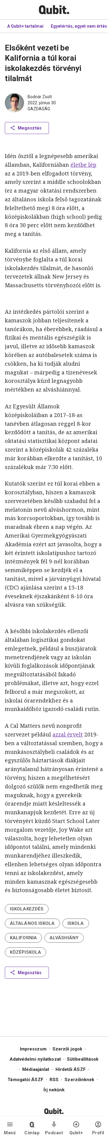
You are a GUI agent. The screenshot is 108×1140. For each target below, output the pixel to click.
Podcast (54, 1132)
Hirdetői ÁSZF (71, 1069)
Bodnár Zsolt (40, 96)
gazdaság (39, 108)
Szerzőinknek (79, 1079)
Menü (10, 1132)
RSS (54, 1079)
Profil (98, 1132)
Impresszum (33, 1049)
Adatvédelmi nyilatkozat (35, 1059)
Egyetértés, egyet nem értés (79, 26)
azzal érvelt (67, 734)
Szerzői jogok (67, 1049)
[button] (27, 909)
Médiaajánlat (35, 1069)
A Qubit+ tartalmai (25, 26)
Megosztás (29, 128)
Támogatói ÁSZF (25, 1079)
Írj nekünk (54, 1090)
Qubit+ (76, 1132)
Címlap (31, 1132)
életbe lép (83, 164)
